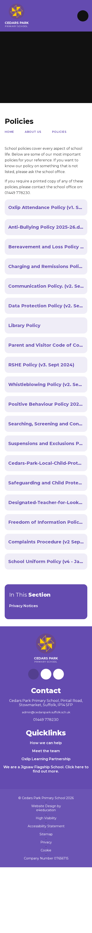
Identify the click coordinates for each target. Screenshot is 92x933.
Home (9, 131)
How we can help (46, 743)
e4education (46, 810)
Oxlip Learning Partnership (46, 759)
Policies (59, 131)
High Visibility (46, 818)
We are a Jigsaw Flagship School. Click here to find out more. (46, 769)
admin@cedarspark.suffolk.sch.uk (46, 712)
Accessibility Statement (46, 826)
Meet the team (46, 751)
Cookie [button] (46, 850)
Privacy (46, 842)
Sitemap (46, 834)
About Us (33, 131)
